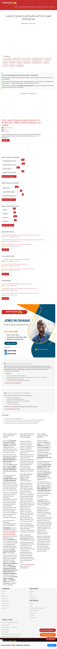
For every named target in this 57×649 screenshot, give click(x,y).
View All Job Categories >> (9, 176)
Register (32, 591)
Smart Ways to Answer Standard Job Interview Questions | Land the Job (21, 293)
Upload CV (32, 615)
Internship (5, 221)
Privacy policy (5, 605)
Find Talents (33, 598)
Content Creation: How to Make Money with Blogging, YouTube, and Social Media (23, 239)
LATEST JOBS (21, 6)
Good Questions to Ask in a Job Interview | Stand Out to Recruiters (19, 288)
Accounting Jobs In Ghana (9, 161)
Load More (5, 249)
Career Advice (33, 612)
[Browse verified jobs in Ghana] (28, 330)
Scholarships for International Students (11, 634)
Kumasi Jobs (46, 62)
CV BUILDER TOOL (40, 6)
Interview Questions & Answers (37, 608)
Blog (3, 593)
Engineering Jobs (27, 62)
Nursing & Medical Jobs (37, 62)
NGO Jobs (19, 62)
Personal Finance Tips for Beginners (11, 636)
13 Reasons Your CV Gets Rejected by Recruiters (15, 264)
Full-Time (5, 217)
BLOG (53, 6)
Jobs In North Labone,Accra (9, 195)
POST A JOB (48, 6)
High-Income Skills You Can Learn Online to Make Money (17, 244)
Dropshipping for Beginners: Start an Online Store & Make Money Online (21, 235)
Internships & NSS (16, 59)
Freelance (5, 213)
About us (4, 591)
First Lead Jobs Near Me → (47, 634)
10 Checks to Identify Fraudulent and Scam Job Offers (16, 259)
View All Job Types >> (8, 225)
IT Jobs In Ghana (7, 168)
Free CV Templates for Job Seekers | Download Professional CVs (19, 269)
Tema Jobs (12, 65)
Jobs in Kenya (5, 632)
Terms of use (5, 603)
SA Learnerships (6, 624)
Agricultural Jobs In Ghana (9, 172)
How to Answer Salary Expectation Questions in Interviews (17, 284)
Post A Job (32, 596)
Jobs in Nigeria (5, 629)
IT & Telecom (47, 59)
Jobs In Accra (6, 188)
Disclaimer (4, 608)
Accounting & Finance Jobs (38, 59)
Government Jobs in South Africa (10, 622)
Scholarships (33, 617)
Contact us (4, 598)
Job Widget (4, 596)
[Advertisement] (28, 35)
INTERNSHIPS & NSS (30, 6)
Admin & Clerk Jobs (26, 59)
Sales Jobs (5, 62)
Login (31, 593)
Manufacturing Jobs (8, 127)
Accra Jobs (5, 65)
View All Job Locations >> (9, 199)
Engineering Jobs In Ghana (9, 164)
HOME (16, 6)
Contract (5, 209)
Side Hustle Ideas (19, 65)
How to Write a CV (34, 610)
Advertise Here (5, 601)
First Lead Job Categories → (47, 630)
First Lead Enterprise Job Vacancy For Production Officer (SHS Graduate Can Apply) (21, 123)
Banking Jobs (12, 62)
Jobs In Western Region (8, 192)
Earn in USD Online (7, 59)
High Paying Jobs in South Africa (10, 627)
